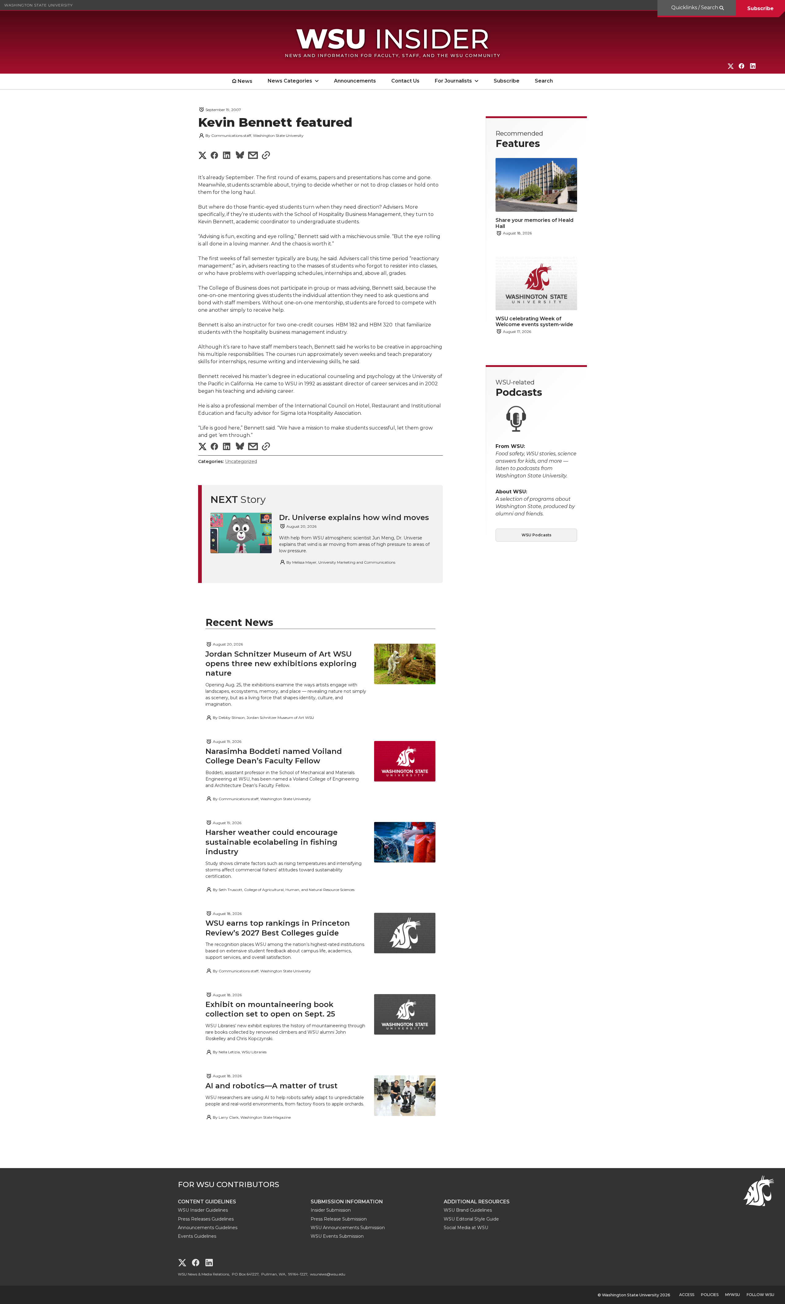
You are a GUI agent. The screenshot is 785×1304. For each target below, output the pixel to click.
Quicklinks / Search (695, 7)
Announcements (355, 81)
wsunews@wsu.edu (327, 1274)
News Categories (290, 81)
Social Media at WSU (466, 1227)
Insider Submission (331, 1210)
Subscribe (760, 8)
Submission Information (347, 1202)
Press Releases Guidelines (206, 1219)
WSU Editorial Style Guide (471, 1219)
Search (544, 81)
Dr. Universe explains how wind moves (354, 517)
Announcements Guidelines (207, 1227)
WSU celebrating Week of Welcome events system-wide (534, 321)
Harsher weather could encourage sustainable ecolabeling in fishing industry (271, 842)
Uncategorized (241, 461)
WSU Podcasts (536, 535)
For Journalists (453, 81)
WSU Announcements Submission (348, 1227)
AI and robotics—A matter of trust (271, 1085)
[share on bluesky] (240, 156)
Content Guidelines (207, 1202)
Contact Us (405, 81)
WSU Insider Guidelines (203, 1210)
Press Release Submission (339, 1219)
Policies (709, 1294)
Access (686, 1294)
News (245, 81)
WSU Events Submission (337, 1236)
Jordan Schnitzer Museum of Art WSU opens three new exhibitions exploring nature (281, 663)
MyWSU (732, 1294)
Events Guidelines (197, 1236)
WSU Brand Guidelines (468, 1210)
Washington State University (38, 5)
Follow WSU (760, 1294)
